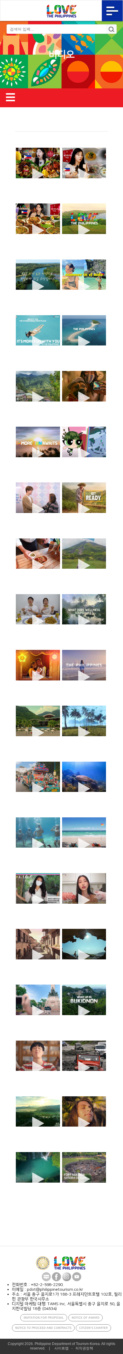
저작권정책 (84, 1348)
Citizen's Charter (93, 1328)
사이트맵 (61, 1348)
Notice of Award (85, 1318)
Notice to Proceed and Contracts (43, 1328)
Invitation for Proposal (44, 1318)
